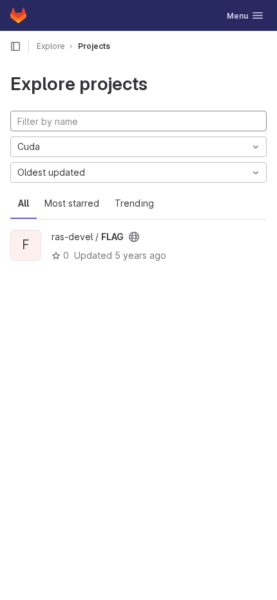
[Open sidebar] (15, 46)
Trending (134, 203)
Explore (51, 46)
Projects (94, 46)
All (23, 203)
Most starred (71, 203)
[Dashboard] (18, 15)
